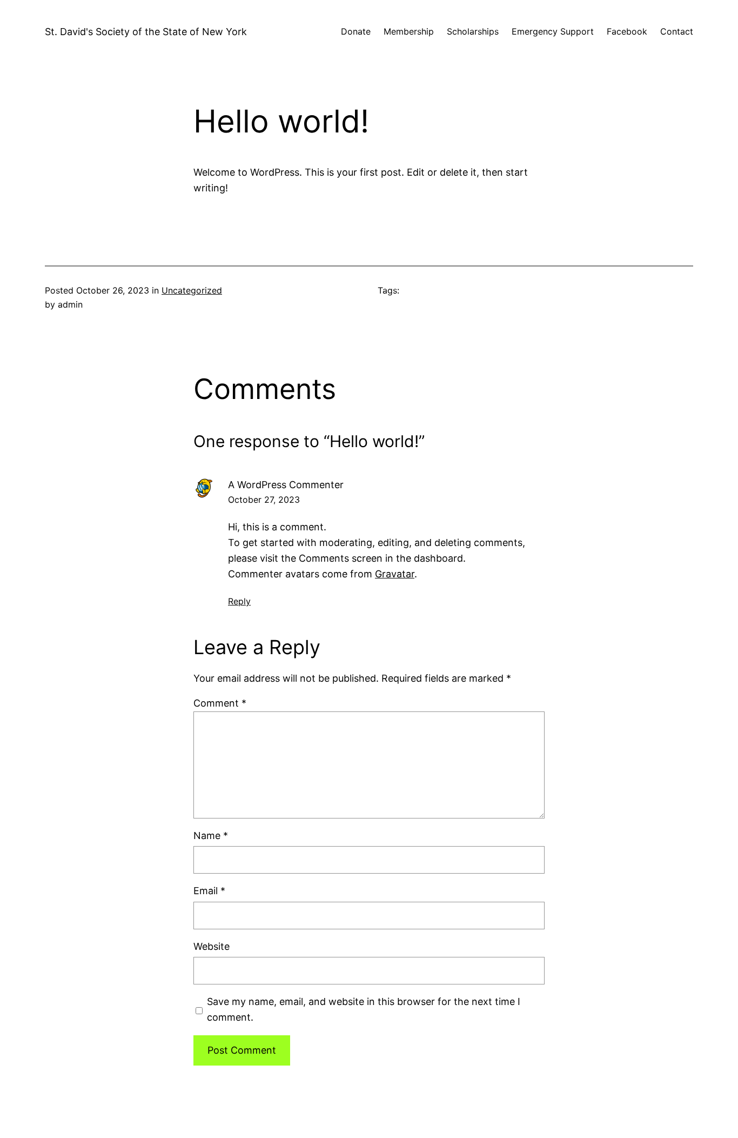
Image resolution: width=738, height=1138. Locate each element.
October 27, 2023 (264, 499)
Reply (239, 601)
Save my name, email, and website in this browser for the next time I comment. (363, 1009)
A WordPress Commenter (286, 484)
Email (209, 890)
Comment (219, 703)
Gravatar (394, 574)
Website (211, 946)
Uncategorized (192, 290)
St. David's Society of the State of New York (146, 31)
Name (210, 835)
